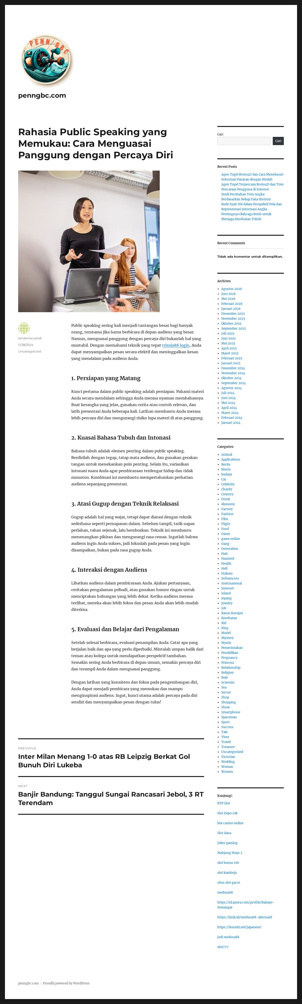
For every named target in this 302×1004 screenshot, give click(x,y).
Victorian (228, 757)
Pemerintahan (232, 648)
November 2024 (233, 373)
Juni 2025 (228, 338)
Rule (224, 678)
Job (223, 608)
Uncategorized (29, 351)
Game (225, 534)
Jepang (226, 598)
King (224, 628)
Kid (223, 623)
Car (223, 479)
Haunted (227, 559)
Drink (225, 499)
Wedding (228, 762)
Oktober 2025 (231, 324)
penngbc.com (42, 95)
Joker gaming (227, 843)
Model (226, 633)
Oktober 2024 (231, 378)
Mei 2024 (228, 403)
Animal (226, 455)
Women (227, 772)
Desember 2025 (233, 314)
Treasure (228, 747)
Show (225, 707)
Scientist (228, 683)
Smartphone (230, 712)
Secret (226, 692)
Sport (225, 722)
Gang (225, 544)
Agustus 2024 (231, 388)
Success (227, 727)
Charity (226, 489)
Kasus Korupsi (232, 613)
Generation (229, 549)
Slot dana (224, 833)
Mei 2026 (228, 299)
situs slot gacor (228, 883)
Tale (224, 732)
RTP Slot (223, 803)
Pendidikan (229, 653)
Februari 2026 (232, 304)
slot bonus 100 (228, 863)
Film (224, 519)
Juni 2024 (228, 398)
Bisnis (226, 469)
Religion (227, 673)
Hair (224, 554)
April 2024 (229, 408)
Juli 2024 (228, 393)
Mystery (227, 638)
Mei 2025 (228, 343)
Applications (230, 460)
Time (225, 737)
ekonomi (228, 504)
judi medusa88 (228, 937)
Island (226, 593)
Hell (224, 569)
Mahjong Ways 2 (229, 853)
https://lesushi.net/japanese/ (239, 927)
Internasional (231, 583)
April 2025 (229, 348)
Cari (220, 134)
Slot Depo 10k (227, 813)
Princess (227, 663)
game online (230, 539)
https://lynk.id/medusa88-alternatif (244, 917)
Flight (225, 524)
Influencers (230, 578)
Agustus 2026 (231, 289)
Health (226, 564)
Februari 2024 (231, 418)
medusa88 (225, 893)
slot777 (223, 947)
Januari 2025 (230, 363)
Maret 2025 (230, 353)
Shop (225, 697)
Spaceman (229, 717)
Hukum (227, 573)
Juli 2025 (228, 334)
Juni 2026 (228, 294)
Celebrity (228, 484)
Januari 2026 (231, 309)
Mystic (226, 643)
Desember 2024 (233, 368)
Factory (227, 509)
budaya (226, 474)
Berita (225, 464)
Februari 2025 (231, 358)
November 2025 (233, 319)
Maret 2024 (230, 413)
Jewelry (226, 603)
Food (225, 529)
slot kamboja (227, 873)
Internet (227, 588)
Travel (226, 742)
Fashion (227, 514)
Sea (223, 687)
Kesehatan (229, 618)
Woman (227, 767)
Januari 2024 (230, 423)
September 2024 (233, 383)
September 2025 (233, 329)
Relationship (230, 668)
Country (227, 494)
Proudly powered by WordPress (66, 983)
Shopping (228, 702)
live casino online (230, 823)
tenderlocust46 (30, 338)
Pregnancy (229, 658)
